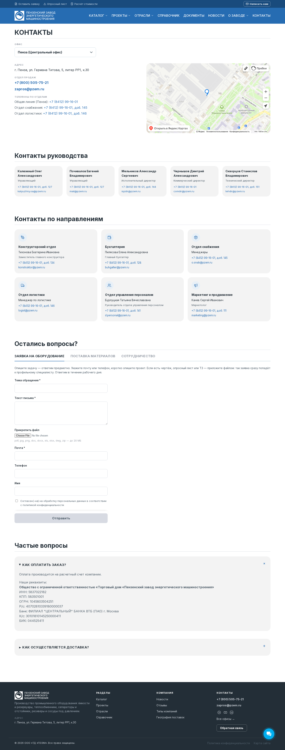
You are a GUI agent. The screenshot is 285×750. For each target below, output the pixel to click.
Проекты (102, 705)
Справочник (104, 717)
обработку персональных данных (64, 500)
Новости (162, 699)
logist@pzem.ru (27, 310)
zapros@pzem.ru (29, 89)
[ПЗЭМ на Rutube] (219, 712)
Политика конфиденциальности (228, 743)
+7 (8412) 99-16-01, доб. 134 (36, 262)
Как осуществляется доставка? (55, 647)
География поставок (170, 717)
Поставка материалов (93, 356)
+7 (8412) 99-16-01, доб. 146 (65, 113)
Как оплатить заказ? (44, 565)
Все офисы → (226, 718)
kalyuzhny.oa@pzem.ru (32, 191)
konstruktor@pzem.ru (31, 267)
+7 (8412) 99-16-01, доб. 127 (35, 186)
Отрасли (102, 711)
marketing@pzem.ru (204, 315)
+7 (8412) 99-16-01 (63, 102)
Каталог (101, 699)
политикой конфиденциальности (43, 505)
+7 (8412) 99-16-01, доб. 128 (123, 262)
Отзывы (161, 705)
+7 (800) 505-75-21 (31, 83)
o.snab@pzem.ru (202, 262)
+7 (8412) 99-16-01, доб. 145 (65, 108)
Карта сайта (262, 743)
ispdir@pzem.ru (131, 191)
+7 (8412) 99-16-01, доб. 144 (139, 186)
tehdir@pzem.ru (235, 191)
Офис (18, 44)
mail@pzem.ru (78, 191)
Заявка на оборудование (39, 356)
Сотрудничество (138, 356)
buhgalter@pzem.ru (117, 267)
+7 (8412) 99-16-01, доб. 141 (123, 310)
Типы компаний (166, 711)
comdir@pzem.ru (184, 191)
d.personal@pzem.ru (117, 315)
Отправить (61, 518)
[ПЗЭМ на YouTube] (225, 712)
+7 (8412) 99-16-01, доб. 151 (242, 186)
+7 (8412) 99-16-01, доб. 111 (209, 310)
